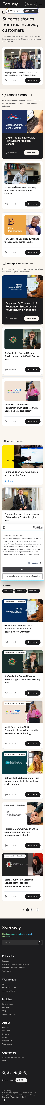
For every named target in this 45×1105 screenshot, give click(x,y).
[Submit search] (40, 942)
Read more (34, 80)
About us (5, 1027)
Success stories (8, 1014)
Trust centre (7, 1044)
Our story (6, 1031)
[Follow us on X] (25, 1073)
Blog (4, 1011)
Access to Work (8, 991)
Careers (5, 1034)
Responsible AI (8, 1041)
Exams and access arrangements (15, 964)
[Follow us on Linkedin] (15, 1073)
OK (22, 570)
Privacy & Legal (7, 1095)
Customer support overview (13, 1057)
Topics (6, 591)
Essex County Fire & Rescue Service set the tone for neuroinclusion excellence (18, 882)
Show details (33, 563)
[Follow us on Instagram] (9, 1073)
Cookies (24, 1097)
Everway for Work (9, 987)
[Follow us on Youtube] (20, 1073)
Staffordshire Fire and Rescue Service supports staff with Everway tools (22, 356)
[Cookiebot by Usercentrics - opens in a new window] (32, 527)
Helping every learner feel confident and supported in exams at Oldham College (20, 74)
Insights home (7, 1004)
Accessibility (18, 1095)
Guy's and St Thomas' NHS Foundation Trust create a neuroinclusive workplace (21, 306)
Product (32, 591)
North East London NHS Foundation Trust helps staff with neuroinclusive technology (21, 407)
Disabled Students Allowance (14, 968)
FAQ (4, 1061)
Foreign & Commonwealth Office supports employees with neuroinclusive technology (21, 832)
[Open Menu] (41, 4)
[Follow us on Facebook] (4, 1073)
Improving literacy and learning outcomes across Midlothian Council (20, 190)
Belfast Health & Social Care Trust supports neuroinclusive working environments (21, 781)
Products (5, 961)
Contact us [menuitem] (31, 4)
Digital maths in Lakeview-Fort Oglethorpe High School (21, 141)
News (4, 1037)
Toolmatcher (7, 971)
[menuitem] (4, 1100)
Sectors (19, 591)
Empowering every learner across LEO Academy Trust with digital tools (21, 517)
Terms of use (15, 1097)
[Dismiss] (39, 9)
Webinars (6, 1007)
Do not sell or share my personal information (22, 576)
